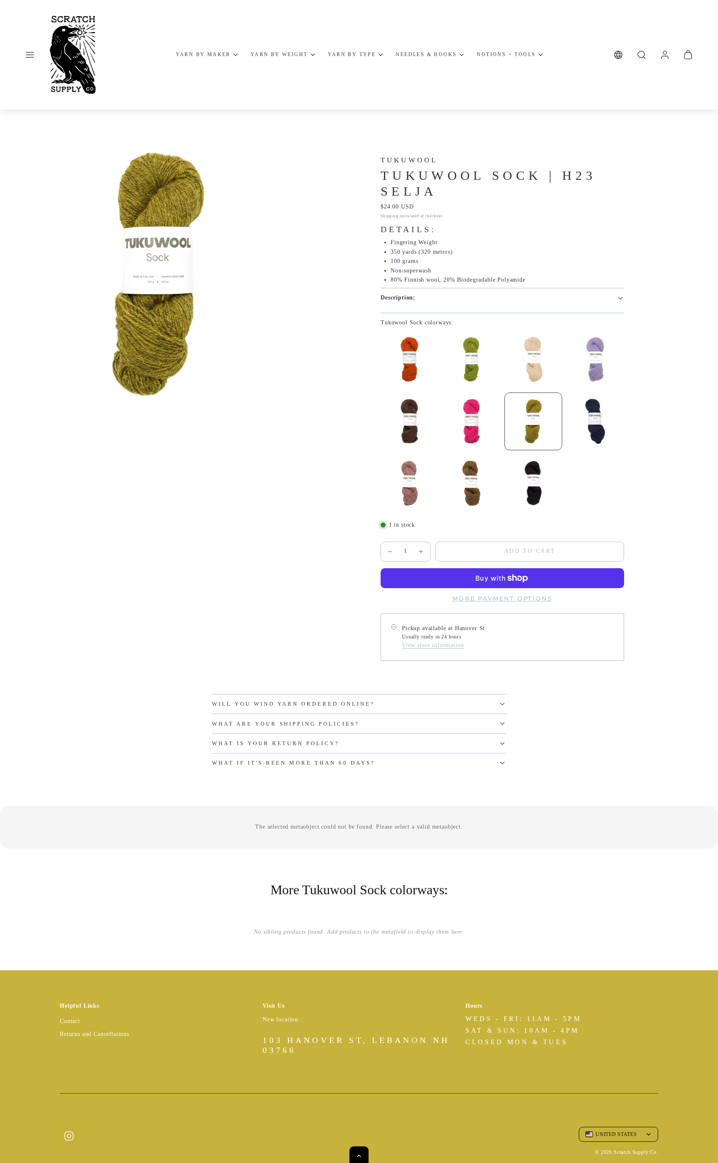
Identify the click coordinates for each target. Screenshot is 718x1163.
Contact (70, 1021)
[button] (30, 55)
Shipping (389, 216)
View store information (433, 645)
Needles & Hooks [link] (426, 54)
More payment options (502, 598)
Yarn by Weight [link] (279, 54)
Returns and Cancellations (94, 1034)
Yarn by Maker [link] (203, 54)
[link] (665, 55)
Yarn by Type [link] (352, 54)
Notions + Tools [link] (506, 54)
